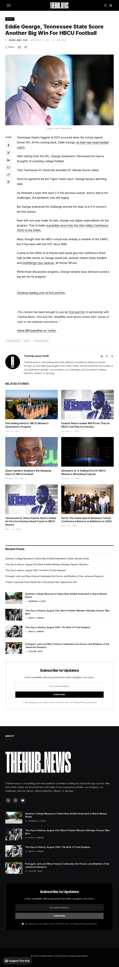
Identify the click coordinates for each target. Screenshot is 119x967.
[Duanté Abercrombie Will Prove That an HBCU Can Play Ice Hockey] (87, 404)
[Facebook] (8, 145)
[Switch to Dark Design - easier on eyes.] (106, 5)
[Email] (8, 167)
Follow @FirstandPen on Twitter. (36, 330)
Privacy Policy (79, 702)
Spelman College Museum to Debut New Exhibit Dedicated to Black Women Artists (47, 558)
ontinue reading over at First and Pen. (42, 292)
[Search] (110, 5)
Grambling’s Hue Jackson (38, 263)
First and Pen (76, 312)
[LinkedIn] (8, 160)
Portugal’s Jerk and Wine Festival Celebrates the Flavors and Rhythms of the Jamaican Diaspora (54, 576)
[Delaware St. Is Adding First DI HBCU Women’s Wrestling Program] (87, 452)
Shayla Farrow (36, 618)
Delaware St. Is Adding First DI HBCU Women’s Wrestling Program (83, 472)
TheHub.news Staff (18, 40)
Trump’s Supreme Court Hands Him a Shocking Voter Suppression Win (41, 582)
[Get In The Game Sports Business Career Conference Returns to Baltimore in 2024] (87, 499)
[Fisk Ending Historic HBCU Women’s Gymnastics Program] (31, 404)
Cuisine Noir (35, 651)
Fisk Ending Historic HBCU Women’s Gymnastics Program (27, 425)
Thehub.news (41, 341)
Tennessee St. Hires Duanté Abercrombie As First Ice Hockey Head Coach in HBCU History (30, 521)
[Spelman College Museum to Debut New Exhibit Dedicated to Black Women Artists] (13, 598)
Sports (10, 19)
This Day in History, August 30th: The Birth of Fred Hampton (35, 570)
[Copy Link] (25, 47)
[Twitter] (8, 153)
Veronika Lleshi (37, 601)
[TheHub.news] (59, 5)
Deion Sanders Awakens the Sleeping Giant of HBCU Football (28, 472)
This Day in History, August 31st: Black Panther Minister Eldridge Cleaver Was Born (47, 564)
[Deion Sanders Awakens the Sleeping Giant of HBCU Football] (31, 452)
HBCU (27, 341)
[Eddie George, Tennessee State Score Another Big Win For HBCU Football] (59, 90)
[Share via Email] (19, 47)
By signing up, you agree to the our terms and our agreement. (61, 702)
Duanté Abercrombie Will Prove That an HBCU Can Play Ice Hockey (85, 425)
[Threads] (8, 182)
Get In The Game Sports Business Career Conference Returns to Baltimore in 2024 (86, 519)
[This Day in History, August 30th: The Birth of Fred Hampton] (13, 631)
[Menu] (9, 5)
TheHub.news (45, 956)
